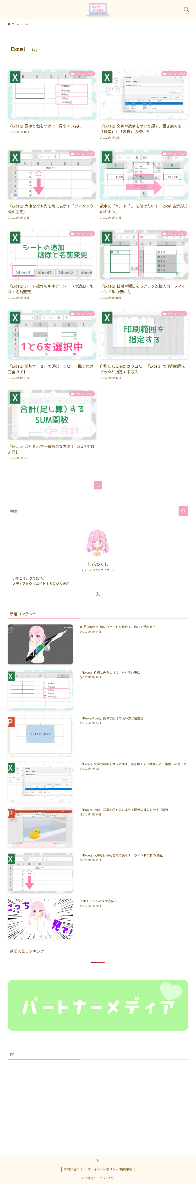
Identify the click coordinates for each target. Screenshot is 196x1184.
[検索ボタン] (186, 9)
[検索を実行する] (183, 511)
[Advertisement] (98, 1098)
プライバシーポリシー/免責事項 (109, 1169)
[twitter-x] (98, 594)
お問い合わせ (73, 1169)
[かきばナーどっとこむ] (98, 9)
